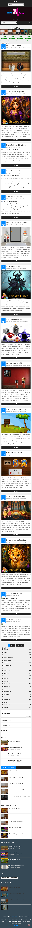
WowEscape (22, 224)
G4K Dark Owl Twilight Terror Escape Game (19, 796)
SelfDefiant (6, 702)
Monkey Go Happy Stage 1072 (16, 833)
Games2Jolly (23, 198)
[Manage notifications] (28, 925)
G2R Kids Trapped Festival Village (15, 496)
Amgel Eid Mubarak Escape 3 (16, 777)
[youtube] (17, 1)
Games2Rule (23, 498)
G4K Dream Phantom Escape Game (15, 266)
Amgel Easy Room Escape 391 (14, 363)
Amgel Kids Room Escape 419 (16, 783)
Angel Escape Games (8, 657)
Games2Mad (6, 676)
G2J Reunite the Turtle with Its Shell (16, 409)
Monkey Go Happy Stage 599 (14, 319)
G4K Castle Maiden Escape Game (15, 91)
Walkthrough (6, 704)
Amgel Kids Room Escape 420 (14, 45)
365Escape (5, 649)
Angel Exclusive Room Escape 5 (16, 821)
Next (22, 645)
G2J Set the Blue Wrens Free (14, 197)
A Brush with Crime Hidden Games (15, 171)
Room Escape (6, 699)
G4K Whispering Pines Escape (16, 906)
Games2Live (6, 673)
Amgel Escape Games (17, 47)
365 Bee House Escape (14, 771)
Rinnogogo (6, 696)
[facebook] (14, 1)
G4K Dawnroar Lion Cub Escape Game (16, 540)
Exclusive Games (7, 665)
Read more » (16, 86)
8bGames (15, 455)
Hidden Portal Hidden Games (14, 593)
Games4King (23, 93)
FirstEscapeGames (7, 668)
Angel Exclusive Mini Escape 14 (16, 899)
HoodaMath (6, 689)
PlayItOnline (6, 694)
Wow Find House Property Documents (16, 222)
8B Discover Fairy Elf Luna (15, 827)
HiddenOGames (6, 686)
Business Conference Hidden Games (16, 145)
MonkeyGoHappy (24, 321)
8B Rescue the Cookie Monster (14, 453)
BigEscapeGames (7, 660)
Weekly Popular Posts (8, 768)
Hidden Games (16, 147)
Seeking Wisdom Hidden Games (16, 893)
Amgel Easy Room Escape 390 (16, 789)
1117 (17, 645)
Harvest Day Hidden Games (13, 619)
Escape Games (26, 47)
